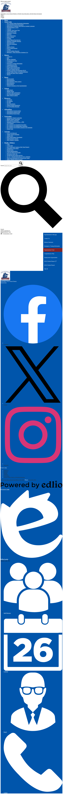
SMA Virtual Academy (12, 95)
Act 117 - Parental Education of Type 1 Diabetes (18, 156)
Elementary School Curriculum (14, 118)
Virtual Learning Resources (13, 105)
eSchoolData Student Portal (13, 112)
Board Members (11, 83)
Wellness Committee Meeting (14, 41)
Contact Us (9, 56)
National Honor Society (12, 138)
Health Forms (10, 149)
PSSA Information (11, 35)
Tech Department (11, 104)
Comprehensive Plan (12, 65)
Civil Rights (10, 62)
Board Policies (10, 84)
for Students (10, 101)
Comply (9, 49)
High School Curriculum (13, 120)
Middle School (10, 91)
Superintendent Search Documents (15, 24)
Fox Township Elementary (13, 94)
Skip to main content (6, 1)
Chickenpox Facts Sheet (13, 148)
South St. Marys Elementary (13, 92)
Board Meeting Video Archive (14, 81)
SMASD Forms (10, 42)
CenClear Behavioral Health (14, 152)
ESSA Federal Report (12, 48)
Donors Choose (10, 47)
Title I (8, 45)
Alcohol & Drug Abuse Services (15, 155)
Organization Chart (7, 233)
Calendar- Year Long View (13, 30)
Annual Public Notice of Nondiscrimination (17, 72)
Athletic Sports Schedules (13, 134)
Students (6, 471)
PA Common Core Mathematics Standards (17, 126)
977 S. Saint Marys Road (7, 480)
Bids (8, 58)
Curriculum (6, 476)
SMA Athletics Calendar (13, 140)
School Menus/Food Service (14, 40)
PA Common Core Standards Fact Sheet (16, 124)
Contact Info (10, 145)
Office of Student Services (13, 69)
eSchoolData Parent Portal (13, 113)
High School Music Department (14, 137)
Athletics (6, 474)
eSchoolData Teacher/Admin (14, 111)
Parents (5, 473)
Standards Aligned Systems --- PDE (15, 122)
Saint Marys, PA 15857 (18, 480)
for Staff (9, 102)
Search (2, 165)
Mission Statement (11, 59)
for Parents (9, 99)
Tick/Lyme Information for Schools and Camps (18, 158)
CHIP (8, 144)
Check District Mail (11, 31)
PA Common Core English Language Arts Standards (19, 127)
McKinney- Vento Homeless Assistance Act (17, 52)
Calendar (9, 29)
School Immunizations (12, 151)
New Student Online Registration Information (18, 23)
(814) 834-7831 (32, 480)
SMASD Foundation (12, 44)
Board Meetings (11, 80)
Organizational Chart (12, 60)
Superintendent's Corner (12, 27)
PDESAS (9, 34)
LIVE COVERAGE (12, 133)
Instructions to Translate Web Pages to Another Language (21, 26)
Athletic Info (10, 136)
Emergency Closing (11, 33)
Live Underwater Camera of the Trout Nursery (18, 147)
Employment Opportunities (13, 67)
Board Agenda (10, 79)
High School (10, 90)
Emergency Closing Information (14, 63)
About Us (6, 470)
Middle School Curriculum (13, 119)
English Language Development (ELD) (16, 70)
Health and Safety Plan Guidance (15, 73)
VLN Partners (10, 123)
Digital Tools (10, 129)
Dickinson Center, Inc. (12, 154)
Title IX (9, 74)
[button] (8, 22)
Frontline (9, 38)
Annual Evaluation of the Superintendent (17, 85)
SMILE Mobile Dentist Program (14, 159)
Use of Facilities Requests (13, 51)
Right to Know (10, 37)
